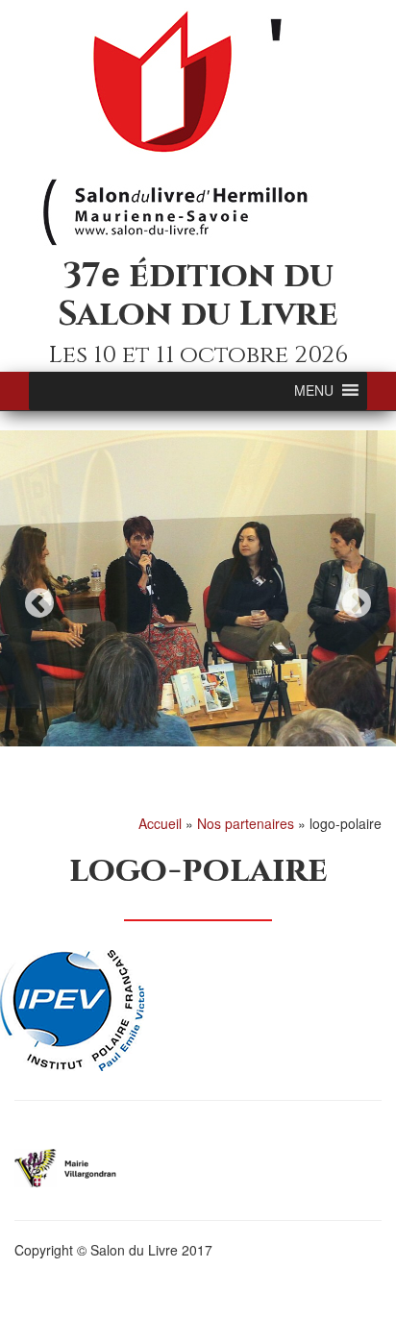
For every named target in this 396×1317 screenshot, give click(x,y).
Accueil (160, 823)
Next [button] (356, 603)
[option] (198, 588)
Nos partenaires (245, 823)
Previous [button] (39, 603)
